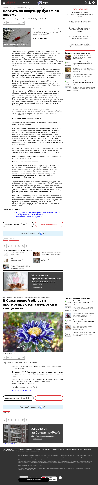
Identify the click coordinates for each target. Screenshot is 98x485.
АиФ (13, 353)
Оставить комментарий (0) (49, 224)
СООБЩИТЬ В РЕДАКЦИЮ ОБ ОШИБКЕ (28, 452)
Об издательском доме (25, 449)
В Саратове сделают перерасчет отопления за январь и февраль (50, 253)
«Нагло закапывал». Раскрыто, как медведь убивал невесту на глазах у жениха (83, 308)
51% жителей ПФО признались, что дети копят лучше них (80, 37)
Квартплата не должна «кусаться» (29, 217)
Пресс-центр (46, 449)
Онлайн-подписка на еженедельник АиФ (79, 449)
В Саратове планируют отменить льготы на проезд (21, 259)
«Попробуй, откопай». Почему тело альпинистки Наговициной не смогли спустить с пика (83, 315)
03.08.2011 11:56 (7, 8)
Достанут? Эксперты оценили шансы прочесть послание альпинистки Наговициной (84, 334)
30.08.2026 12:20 (7, 297)
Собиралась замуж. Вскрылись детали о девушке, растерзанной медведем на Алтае (83, 82)
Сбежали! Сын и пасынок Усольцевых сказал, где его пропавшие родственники (84, 302)
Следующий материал (34, 479)
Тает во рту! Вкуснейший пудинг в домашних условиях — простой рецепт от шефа (83, 57)
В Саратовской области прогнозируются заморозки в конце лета (80, 14)
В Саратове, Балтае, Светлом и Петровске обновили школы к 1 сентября (80, 29)
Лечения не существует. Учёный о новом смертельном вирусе (83, 75)
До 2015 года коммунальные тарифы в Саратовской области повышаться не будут (20, 266)
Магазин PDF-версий (58, 449)
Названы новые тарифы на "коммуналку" (19, 253)
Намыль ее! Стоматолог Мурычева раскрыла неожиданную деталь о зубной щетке (83, 63)
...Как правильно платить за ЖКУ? (29, 215)
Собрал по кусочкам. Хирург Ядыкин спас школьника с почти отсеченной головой (84, 88)
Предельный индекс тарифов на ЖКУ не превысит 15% (38, 213)
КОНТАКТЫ (37, 449)
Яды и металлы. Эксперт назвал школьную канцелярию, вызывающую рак (82, 327)
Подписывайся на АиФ (21, 390)
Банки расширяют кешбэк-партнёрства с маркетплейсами (80, 45)
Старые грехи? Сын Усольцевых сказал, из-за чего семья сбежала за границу (83, 321)
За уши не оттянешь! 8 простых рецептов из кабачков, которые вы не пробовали (84, 69)
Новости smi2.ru (9, 292)
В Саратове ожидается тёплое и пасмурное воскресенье (80, 22)
